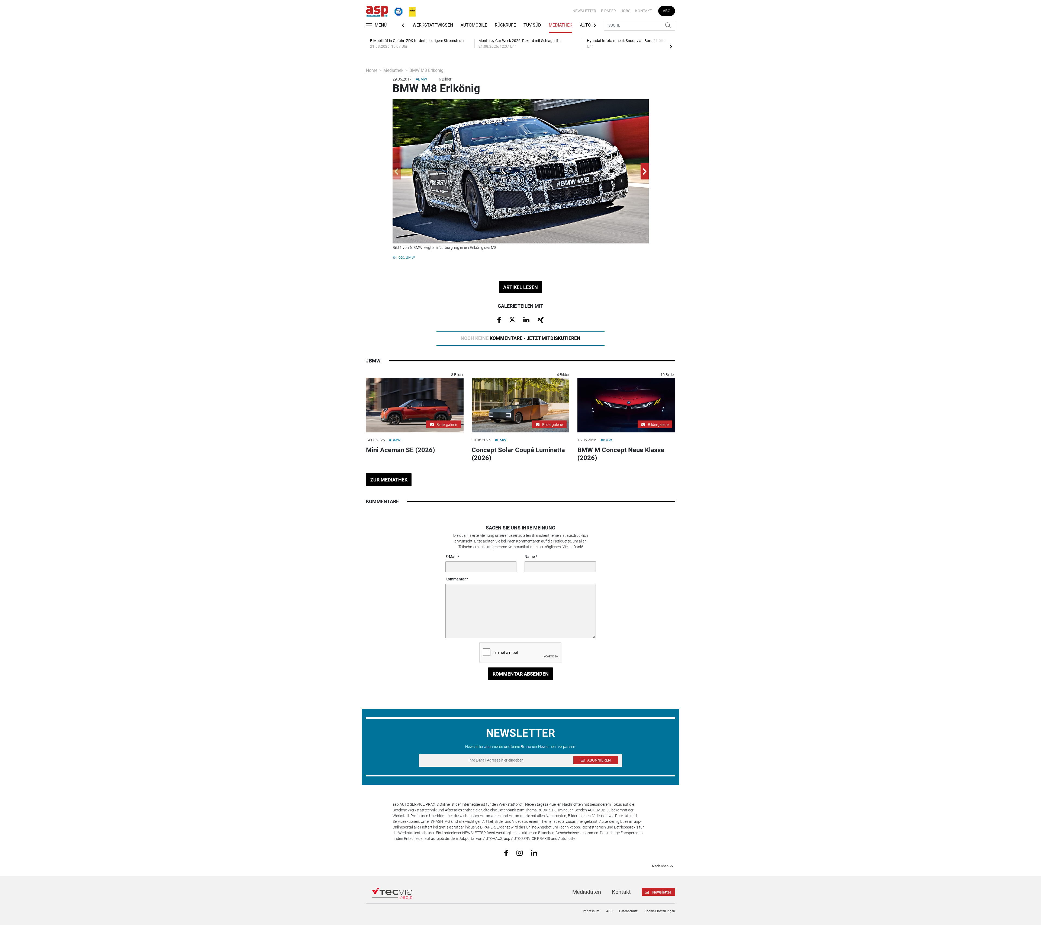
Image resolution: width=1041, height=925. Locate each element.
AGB (609, 911)
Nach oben (660, 866)
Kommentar (455, 579)
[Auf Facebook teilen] (499, 319)
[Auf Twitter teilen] (512, 319)
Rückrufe (505, 25)
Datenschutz (628, 911)
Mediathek (560, 25)
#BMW (421, 79)
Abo (666, 11)
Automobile (474, 25)
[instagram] (519, 852)
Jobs (625, 11)
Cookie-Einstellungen (659, 911)
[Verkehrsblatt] (410, 10)
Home (371, 70)
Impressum (591, 911)
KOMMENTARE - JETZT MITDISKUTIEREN (520, 338)
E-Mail (451, 556)
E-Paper (608, 11)
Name (530, 556)
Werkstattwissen (433, 25)
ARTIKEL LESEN (520, 287)
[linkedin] (534, 852)
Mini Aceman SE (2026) (400, 450)
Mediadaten (586, 892)
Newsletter (584, 11)
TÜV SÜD (532, 25)
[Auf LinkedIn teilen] (526, 319)
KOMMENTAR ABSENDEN (521, 674)
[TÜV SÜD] (397, 10)
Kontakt (643, 11)
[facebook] (506, 852)
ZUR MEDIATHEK (388, 480)
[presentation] (671, 46)
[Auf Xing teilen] (541, 319)
